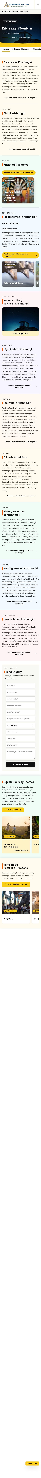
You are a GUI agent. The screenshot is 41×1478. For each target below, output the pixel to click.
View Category (20, 850)
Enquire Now (32, 1463)
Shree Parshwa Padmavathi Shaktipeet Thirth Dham (11, 197)
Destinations (13, 12)
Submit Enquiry (21, 765)
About (6, 49)
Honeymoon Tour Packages (11, 845)
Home (4, 12)
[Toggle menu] (37, 4)
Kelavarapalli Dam (13, 283)
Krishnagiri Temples (20, 49)
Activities (8, 919)
